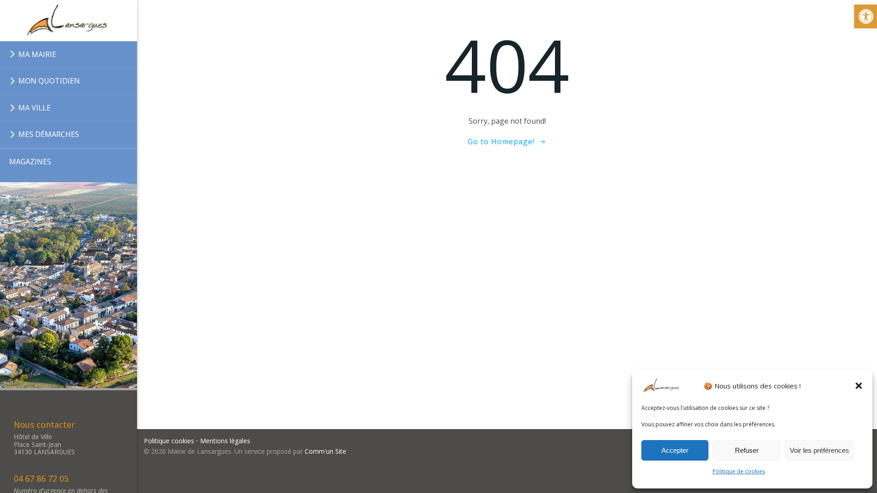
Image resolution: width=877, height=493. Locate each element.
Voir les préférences (819, 450)
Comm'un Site (325, 451)
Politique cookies (169, 440)
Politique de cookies (739, 471)
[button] (858, 385)
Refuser (747, 450)
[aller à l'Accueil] (68, 20)
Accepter (674, 450)
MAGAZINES (30, 162)
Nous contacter (44, 424)
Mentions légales (225, 440)
